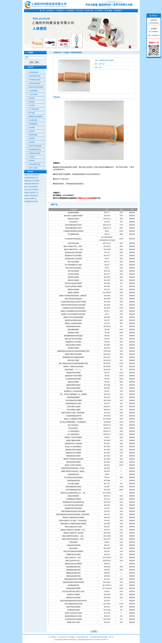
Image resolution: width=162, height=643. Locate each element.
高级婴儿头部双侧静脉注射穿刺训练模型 (73, 311)
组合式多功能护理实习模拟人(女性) (73, 591)
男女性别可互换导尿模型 (73, 268)
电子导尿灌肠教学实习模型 (73, 265)
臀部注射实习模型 (73, 360)
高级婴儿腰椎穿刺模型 (73, 440)
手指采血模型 (73, 542)
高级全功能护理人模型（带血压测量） (73, 413)
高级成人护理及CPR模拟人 (73, 465)
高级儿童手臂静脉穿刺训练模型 (73, 551)
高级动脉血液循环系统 (73, 567)
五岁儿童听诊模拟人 (73, 434)
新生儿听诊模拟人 (73, 425)
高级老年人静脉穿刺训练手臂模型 (73, 517)
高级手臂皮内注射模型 (73, 607)
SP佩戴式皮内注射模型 (73, 554)
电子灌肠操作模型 (73, 234)
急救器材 (32, 160)
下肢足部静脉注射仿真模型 (73, 400)
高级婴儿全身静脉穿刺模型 (73, 323)
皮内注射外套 (73, 222)
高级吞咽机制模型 (73, 329)
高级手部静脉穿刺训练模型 (73, 299)
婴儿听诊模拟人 (73, 428)
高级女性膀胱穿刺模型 (73, 388)
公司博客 (99, 10)
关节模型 (32, 105)
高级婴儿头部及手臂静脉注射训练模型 (73, 314)
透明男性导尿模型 (73, 277)
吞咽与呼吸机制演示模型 (73, 487)
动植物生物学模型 (34, 153)
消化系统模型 (33, 120)
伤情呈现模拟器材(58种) (73, 490)
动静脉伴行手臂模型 (73, 594)
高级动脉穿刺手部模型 (73, 462)
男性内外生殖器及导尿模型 (73, 283)
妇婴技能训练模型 (34, 83)
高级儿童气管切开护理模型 (73, 339)
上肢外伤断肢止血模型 (73, 406)
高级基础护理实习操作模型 (73, 252)
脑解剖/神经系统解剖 (35, 116)
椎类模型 (32, 102)
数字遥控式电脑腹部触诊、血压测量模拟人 (73, 422)
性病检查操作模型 (73, 474)
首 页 (42, 10)
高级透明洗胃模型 (73, 212)
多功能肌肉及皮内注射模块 (73, 619)
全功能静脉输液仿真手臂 (73, 416)
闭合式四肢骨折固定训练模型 (73, 477)
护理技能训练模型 (34, 76)
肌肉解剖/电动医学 (35, 149)
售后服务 (108, 10)
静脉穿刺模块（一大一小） (73, 369)
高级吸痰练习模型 (73, 332)
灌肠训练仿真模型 (73, 382)
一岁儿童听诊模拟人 (73, 431)
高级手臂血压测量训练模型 (73, 320)
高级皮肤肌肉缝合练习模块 (73, 616)
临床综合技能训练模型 (36, 87)
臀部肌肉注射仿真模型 (73, 597)
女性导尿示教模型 (73, 274)
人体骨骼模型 (33, 91)
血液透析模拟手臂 (73, 585)
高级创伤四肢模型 (73, 496)
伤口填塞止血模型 (73, 483)
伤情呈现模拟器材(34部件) (73, 225)
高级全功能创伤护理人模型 (73, 527)
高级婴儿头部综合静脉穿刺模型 (73, 317)
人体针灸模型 (33, 94)
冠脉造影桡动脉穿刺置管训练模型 (73, 582)
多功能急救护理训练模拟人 (73, 239)
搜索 (31, 62)
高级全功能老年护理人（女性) (73, 249)
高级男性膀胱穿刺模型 (73, 385)
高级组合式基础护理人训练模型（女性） (73, 530)
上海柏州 (32, 157)
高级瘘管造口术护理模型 (73, 342)
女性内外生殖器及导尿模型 (73, 286)
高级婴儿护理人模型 (73, 622)
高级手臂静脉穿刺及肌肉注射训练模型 (73, 511)
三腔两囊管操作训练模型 (73, 499)
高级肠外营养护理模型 (73, 373)
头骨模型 (32, 98)
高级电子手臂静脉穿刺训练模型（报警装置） (73, 295)
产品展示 (60, 10)
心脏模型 (32, 131)
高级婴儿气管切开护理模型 (73, 437)
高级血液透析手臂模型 (73, 588)
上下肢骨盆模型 (34, 109)
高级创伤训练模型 (73, 289)
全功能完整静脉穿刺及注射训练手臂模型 (73, 302)
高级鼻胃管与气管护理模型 (73, 255)
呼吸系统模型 (33, 135)
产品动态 (79, 10)
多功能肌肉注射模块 (73, 610)
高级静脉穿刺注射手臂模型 (73, 564)
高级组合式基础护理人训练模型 (73, 533)
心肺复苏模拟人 (34, 72)
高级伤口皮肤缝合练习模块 (73, 613)
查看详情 (132, 212)
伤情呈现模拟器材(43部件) (73, 228)
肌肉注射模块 (73, 548)
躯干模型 (32, 113)
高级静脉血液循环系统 (73, 570)
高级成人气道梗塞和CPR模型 (73, 419)
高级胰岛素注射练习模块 (73, 403)
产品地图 (70, 10)
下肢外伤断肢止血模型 (73, 409)
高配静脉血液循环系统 (73, 573)
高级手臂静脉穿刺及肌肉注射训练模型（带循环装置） (73, 514)
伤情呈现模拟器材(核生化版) (73, 604)
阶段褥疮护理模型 (73, 348)
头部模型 (32, 127)
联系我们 (118, 10)
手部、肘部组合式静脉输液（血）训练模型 (73, 394)
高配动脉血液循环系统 (73, 576)
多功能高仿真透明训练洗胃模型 (73, 231)
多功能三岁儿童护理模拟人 (73, 446)
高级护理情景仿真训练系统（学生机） (73, 468)
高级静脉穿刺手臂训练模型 (73, 508)
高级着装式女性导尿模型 (73, 453)
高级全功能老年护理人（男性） (73, 246)
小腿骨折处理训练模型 (73, 545)
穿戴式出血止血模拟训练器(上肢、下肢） (73, 493)
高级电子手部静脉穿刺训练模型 (73, 459)
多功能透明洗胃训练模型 (73, 379)
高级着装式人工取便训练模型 (73, 391)
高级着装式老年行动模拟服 (73, 443)
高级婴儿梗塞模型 (73, 292)
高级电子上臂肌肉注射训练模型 (73, 366)
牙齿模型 (32, 142)
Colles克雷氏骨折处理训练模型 (73, 505)
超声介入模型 (33, 168)
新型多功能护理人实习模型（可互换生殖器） (73, 520)
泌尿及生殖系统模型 (35, 146)
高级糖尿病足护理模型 (73, 456)
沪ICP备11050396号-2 (101, 639)
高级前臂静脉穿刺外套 (73, 326)
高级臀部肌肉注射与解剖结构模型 (73, 357)
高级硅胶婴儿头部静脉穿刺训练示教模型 (73, 523)
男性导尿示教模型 (73, 271)
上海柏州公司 (57, 52)
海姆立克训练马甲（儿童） (73, 557)
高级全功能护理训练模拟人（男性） (73, 539)
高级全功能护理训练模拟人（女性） (73, 536)
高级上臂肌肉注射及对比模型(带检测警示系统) (73, 363)
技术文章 (89, 10)
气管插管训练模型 (34, 80)
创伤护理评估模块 (73, 243)
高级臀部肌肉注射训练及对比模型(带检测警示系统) (73, 351)
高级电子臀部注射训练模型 (73, 354)
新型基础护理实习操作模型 (73, 259)
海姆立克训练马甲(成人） (73, 560)
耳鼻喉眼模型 (33, 124)
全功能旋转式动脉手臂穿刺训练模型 (73, 308)
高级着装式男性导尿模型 (73, 450)
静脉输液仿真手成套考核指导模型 (73, 502)
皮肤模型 (32, 138)
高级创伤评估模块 (73, 219)
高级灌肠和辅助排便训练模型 (73, 336)
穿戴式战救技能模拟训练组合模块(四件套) (73, 601)
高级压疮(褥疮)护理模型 (73, 345)
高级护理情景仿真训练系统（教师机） (73, 471)
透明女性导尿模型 (73, 280)
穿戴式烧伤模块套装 (73, 480)
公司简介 (50, 10)
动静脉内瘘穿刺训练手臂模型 (73, 579)
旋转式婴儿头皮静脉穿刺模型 (73, 216)
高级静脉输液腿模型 (73, 397)
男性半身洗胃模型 (73, 262)
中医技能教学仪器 (34, 164)
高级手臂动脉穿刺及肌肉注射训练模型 (73, 305)
